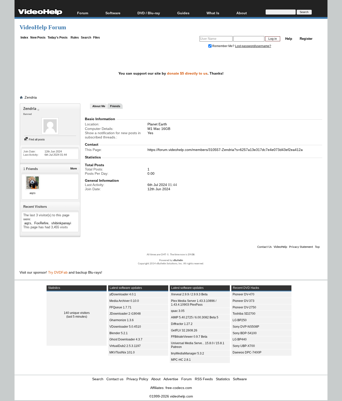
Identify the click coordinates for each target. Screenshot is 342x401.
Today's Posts (58, 37)
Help (288, 39)
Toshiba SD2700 (244, 313)
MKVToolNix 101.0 (122, 352)
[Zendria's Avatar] (50, 126)
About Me (98, 106)
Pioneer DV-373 (243, 301)
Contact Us (264, 247)
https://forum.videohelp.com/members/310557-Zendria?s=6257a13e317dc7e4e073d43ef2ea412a (225, 150)
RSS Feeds (204, 379)
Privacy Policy (137, 379)
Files (96, 37)
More (73, 168)
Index (24, 37)
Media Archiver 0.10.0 (124, 301)
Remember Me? (223, 46)
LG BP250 (240, 320)
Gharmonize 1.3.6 (121, 320)
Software (112, 13)
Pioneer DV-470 (243, 294)
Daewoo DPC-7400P (247, 352)
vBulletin (178, 260)
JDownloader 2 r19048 (125, 313)
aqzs (33, 192)
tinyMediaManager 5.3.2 (187, 353)
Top (317, 247)
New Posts (38, 37)
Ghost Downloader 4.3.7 (125, 339)
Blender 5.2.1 (118, 333)
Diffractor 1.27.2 (182, 324)
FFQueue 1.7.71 (120, 307)
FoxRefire (41, 223)
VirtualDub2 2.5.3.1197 (125, 346)
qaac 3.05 (178, 311)
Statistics (223, 379)
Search (86, 37)
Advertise (170, 379)
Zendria (31, 97)
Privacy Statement (301, 247)
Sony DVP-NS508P (246, 326)
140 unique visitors (77, 313)
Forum (82, 13)
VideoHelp (280, 247)
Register (306, 39)
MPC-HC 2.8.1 (181, 359)
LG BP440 (240, 339)
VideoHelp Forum (43, 27)
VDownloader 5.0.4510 (125, 326)
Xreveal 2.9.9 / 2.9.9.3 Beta (189, 294)
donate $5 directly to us (187, 73)
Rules (75, 37)
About (155, 379)
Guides (183, 13)
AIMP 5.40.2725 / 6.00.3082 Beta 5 (194, 317)
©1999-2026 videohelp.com (171, 396)
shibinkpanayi (61, 223)
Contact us (114, 379)
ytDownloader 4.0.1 (122, 294)
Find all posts (36, 139)
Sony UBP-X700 (244, 346)
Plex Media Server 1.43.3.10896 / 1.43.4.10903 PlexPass (193, 302)
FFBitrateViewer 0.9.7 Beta (189, 336)
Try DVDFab (58, 272)
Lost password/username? (253, 46)
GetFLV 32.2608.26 (184, 330)
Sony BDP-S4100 (245, 333)
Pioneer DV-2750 (244, 307)
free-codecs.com (178, 388)
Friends (115, 106)
